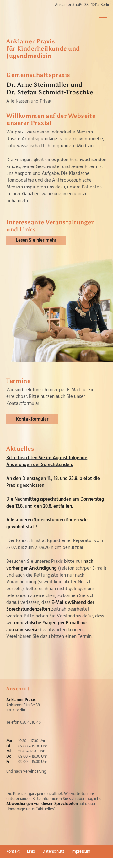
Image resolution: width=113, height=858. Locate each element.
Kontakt (13, 852)
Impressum (81, 852)
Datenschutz (53, 852)
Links (31, 852)
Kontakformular (32, 419)
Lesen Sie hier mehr (36, 240)
